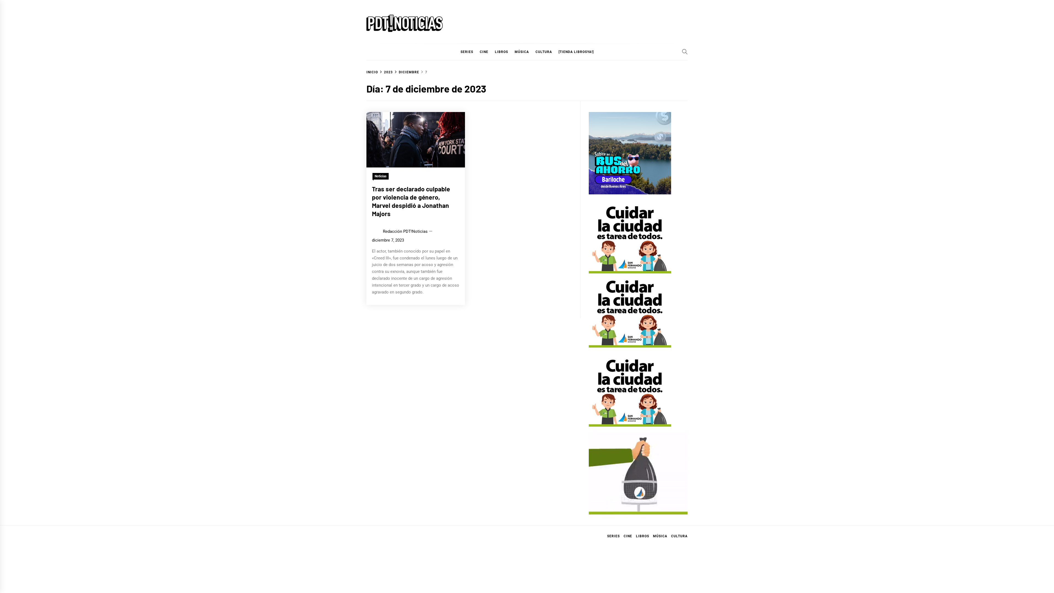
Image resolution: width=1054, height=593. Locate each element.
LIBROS (501, 52)
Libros (642, 536)
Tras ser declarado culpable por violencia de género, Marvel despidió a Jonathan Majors (411, 201)
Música (660, 536)
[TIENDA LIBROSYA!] (576, 52)
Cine (484, 52)
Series (613, 536)
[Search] (685, 51)
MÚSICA (522, 52)
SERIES (467, 52)
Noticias (380, 176)
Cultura (544, 52)
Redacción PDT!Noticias (405, 231)
